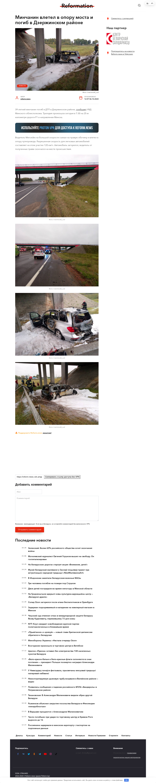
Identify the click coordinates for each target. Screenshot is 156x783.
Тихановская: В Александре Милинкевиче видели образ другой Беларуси (60, 696)
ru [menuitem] (147, 3)
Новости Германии (97, 736)
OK (126, 780)
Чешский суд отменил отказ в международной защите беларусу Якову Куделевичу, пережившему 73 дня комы (60, 617)
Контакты (126, 736)
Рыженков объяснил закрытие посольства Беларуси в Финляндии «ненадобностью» (61, 705)
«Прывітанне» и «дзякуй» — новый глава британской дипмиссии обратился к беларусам (60, 633)
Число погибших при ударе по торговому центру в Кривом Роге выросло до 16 (60, 718)
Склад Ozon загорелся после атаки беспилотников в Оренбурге (60, 602)
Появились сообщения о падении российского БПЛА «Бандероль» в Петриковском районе (62, 688)
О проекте (113, 736)
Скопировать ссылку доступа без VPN (62, 477)
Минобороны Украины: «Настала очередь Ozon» (52, 640)
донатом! (47, 433)
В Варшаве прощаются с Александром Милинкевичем (55, 712)
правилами (131, 753)
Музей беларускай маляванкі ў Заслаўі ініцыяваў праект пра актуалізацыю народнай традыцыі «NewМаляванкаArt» (58, 571)
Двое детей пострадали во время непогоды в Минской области (60, 588)
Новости (22, 86)
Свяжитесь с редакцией (122, 18)
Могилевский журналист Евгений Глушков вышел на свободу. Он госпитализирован (61, 557)
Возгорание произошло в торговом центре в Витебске (55, 646)
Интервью (80, 736)
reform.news (25, 99)
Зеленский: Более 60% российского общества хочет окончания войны (60, 549)
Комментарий (44, 736)
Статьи (68, 736)
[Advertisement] (57, 454)
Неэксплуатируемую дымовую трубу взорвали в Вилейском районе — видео (63, 680)
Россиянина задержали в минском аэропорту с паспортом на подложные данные (59, 726)
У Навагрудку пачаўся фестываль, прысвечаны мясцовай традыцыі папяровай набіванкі (62, 672)
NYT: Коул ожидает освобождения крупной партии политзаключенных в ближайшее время (53, 625)
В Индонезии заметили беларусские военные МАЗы (54, 578)
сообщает (81, 109)
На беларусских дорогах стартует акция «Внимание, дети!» (57, 564)
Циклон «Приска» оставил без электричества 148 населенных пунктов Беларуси (59, 652)
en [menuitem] (152, 3)
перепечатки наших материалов (126, 757)
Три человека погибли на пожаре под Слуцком (52, 583)
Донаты (19, 736)
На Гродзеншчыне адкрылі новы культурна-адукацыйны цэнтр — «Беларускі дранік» (60, 595)
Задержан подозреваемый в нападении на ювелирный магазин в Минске (61, 609)
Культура (30, 736)
